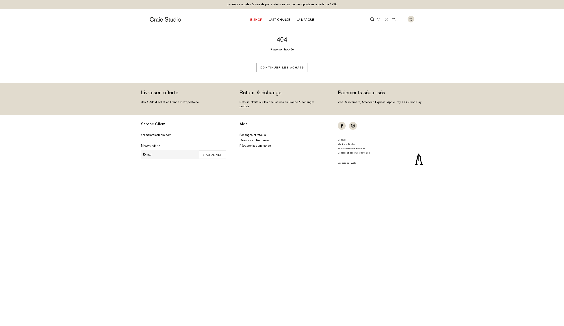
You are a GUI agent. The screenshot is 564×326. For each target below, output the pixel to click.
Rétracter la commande (255, 145)
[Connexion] (386, 19)
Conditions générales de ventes (354, 153)
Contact (341, 140)
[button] (372, 19)
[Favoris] (379, 19)
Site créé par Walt (347, 163)
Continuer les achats (282, 67)
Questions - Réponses (254, 140)
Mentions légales (346, 144)
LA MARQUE (305, 19)
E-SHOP (256, 19)
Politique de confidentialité (351, 148)
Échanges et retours (252, 135)
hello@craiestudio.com (156, 135)
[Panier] (393, 19)
